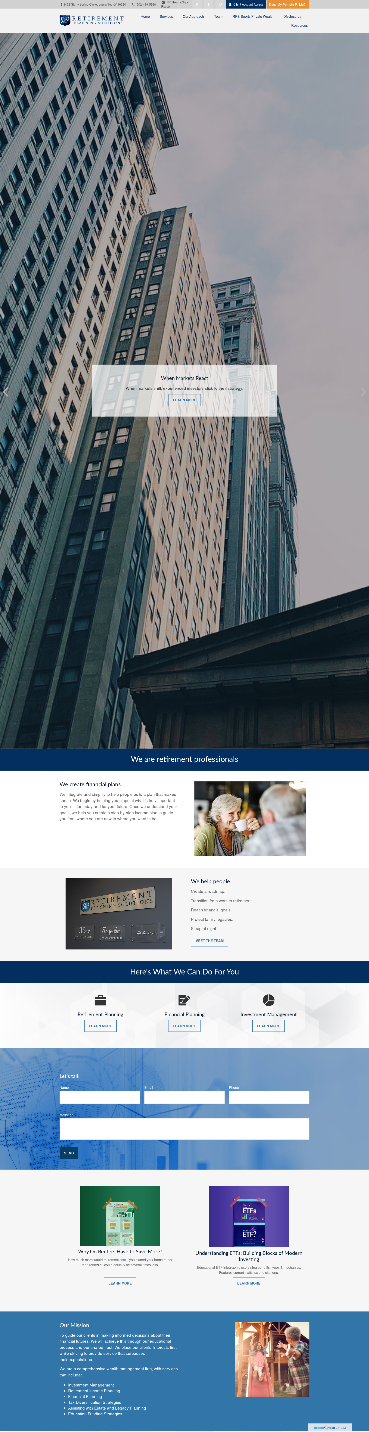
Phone (234, 1087)
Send (69, 1153)
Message (66, 1114)
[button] (145, 16)
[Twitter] (197, 4)
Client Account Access (248, 4)
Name (64, 1087)
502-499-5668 (146, 4)
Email (148, 1087)
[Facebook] (208, 4)
